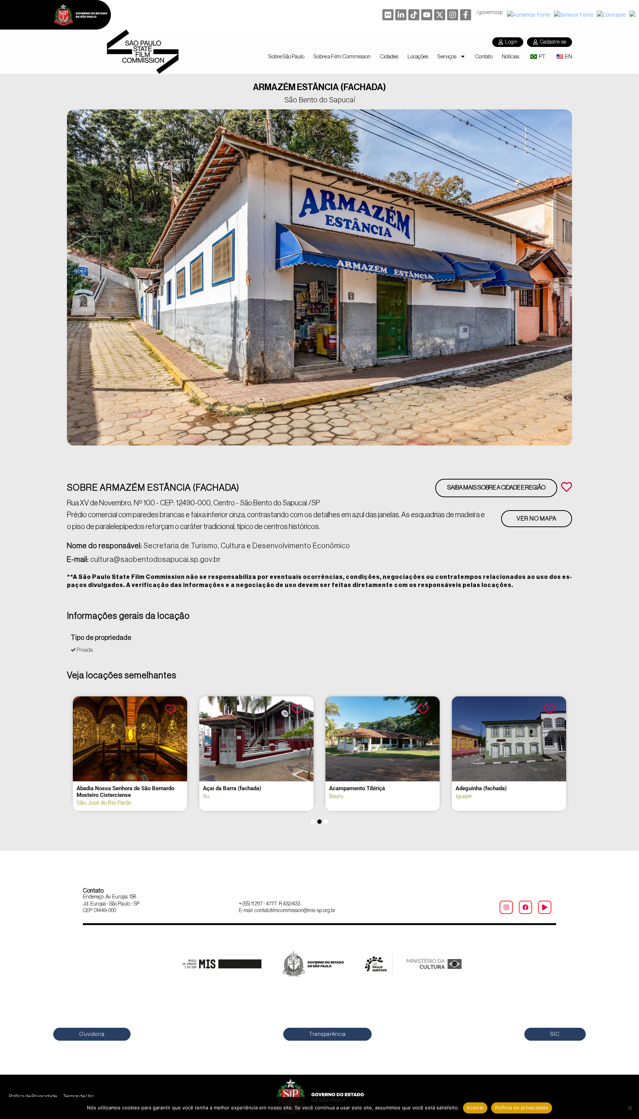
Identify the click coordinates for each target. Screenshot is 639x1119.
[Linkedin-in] (400, 14)
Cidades (389, 56)
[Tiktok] (413, 14)
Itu (206, 796)
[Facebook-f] (465, 14)
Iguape (464, 796)
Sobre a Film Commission (342, 56)
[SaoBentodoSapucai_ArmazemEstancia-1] (319, 277)
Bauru (336, 796)
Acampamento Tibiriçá (357, 788)
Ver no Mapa (537, 519)
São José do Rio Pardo (104, 802)
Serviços (446, 56)
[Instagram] (452, 14)
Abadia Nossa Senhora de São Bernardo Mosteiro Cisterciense (125, 791)
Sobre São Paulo (286, 56)
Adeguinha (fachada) (481, 788)
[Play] (544, 907)
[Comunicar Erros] (633, 15)
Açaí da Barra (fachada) (232, 788)
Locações (418, 56)
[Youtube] (426, 14)
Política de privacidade (521, 1108)
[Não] (629, 1108)
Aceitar (475, 1108)
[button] (313, 821)
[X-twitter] (439, 14)
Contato (484, 56)
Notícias (510, 56)
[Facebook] (525, 907)
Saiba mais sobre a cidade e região (496, 488)
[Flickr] (387, 14)
